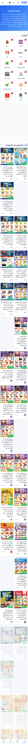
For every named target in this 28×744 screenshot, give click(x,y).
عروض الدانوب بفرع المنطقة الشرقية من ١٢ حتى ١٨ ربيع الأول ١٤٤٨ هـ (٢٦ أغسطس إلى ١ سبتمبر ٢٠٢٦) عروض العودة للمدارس (7, 443)
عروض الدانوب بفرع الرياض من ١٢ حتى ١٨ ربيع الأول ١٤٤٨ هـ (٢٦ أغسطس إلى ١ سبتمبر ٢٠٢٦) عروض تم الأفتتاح (20, 408)
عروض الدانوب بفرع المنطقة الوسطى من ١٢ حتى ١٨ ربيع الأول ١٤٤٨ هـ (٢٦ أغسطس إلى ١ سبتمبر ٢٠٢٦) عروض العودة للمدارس (7, 409)
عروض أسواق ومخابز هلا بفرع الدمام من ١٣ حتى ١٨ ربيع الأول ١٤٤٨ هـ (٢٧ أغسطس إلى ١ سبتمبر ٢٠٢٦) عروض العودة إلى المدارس (21, 546)
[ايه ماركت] (11, 551)
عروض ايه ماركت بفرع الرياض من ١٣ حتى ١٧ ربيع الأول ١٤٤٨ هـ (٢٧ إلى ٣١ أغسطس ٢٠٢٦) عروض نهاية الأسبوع (7, 545)
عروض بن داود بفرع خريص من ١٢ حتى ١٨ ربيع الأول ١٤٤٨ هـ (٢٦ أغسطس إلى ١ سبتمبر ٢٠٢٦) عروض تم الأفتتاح (20, 273)
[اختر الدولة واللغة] (9, 2)
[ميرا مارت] (11, 654)
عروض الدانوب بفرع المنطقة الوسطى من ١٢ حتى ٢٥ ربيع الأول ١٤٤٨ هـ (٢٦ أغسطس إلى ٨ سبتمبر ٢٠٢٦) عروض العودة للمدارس (21, 375)
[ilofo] (24, 2)
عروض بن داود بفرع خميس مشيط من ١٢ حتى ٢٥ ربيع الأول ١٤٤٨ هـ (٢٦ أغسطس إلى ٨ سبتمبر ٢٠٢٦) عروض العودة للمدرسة (7, 240)
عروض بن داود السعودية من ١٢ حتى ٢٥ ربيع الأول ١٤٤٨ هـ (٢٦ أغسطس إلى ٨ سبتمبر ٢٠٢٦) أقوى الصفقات (7, 273)
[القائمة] (2, 2)
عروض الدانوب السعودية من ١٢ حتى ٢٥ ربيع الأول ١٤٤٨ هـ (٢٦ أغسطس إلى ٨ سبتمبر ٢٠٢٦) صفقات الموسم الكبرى (21, 341)
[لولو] (11, 622)
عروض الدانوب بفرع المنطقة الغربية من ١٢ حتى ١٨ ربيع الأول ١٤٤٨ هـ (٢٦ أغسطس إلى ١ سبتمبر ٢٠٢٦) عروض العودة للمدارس (21, 478)
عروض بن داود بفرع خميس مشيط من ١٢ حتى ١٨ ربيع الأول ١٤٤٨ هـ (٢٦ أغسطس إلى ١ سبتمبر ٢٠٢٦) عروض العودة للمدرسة (21, 240)
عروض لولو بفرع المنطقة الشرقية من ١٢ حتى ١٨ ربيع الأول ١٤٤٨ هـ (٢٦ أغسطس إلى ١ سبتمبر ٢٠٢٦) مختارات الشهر (21, 649)
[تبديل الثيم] (14, 2)
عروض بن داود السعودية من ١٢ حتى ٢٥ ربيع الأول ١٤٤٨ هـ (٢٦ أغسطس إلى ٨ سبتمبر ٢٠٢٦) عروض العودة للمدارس (7, 306)
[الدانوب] (25, 348)
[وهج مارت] (25, 588)
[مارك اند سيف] (25, 622)
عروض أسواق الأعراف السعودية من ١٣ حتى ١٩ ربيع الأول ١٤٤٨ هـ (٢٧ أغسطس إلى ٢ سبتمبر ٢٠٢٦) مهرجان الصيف (21, 171)
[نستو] (11, 519)
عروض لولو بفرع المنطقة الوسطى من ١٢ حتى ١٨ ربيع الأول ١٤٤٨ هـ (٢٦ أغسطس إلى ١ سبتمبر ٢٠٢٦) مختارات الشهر (8, 615)
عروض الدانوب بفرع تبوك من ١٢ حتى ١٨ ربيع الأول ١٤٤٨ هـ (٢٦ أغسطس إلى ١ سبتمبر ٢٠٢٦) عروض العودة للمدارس (21, 512)
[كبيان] (11, 690)
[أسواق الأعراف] (25, 179)
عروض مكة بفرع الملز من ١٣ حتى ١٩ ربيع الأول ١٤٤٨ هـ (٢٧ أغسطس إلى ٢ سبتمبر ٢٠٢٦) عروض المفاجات (7, 716)
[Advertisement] (14, 123)
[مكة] (11, 723)
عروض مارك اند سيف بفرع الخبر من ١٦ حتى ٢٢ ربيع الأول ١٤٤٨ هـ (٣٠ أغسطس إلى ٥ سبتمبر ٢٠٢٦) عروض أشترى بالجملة (21, 615)
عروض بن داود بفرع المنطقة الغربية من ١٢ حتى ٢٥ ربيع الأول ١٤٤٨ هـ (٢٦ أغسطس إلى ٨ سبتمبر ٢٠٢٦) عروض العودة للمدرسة (7, 171)
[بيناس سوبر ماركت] (25, 724)
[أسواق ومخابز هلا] (25, 553)
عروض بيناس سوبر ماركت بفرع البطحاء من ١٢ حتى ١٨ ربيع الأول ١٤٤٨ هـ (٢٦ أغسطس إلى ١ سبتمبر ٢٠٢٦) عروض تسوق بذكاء (20, 717)
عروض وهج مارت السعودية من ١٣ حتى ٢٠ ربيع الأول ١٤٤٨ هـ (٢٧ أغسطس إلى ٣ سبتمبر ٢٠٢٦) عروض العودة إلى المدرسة (21, 580)
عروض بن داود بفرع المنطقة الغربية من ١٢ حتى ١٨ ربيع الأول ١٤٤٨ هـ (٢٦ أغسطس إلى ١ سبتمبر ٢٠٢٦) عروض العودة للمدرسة (7, 206)
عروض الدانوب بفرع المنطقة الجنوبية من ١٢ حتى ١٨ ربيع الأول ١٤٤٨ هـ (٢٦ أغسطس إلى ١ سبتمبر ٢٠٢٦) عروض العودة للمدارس (7, 478)
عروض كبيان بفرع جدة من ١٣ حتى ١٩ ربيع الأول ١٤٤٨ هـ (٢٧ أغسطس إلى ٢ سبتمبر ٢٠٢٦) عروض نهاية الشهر (7, 683)
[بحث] (18, 2)
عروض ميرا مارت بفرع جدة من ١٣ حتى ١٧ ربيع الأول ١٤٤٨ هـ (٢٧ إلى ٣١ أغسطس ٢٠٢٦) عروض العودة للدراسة (7, 648)
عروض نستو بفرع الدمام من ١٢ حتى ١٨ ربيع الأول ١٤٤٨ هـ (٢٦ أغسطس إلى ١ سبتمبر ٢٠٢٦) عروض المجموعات (7, 512)
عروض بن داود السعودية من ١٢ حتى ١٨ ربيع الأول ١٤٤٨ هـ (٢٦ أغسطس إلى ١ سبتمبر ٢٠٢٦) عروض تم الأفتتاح (20, 305)
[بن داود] (11, 179)
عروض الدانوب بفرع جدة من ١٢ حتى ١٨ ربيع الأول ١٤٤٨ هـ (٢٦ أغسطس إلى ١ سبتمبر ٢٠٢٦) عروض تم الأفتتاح (7, 374)
